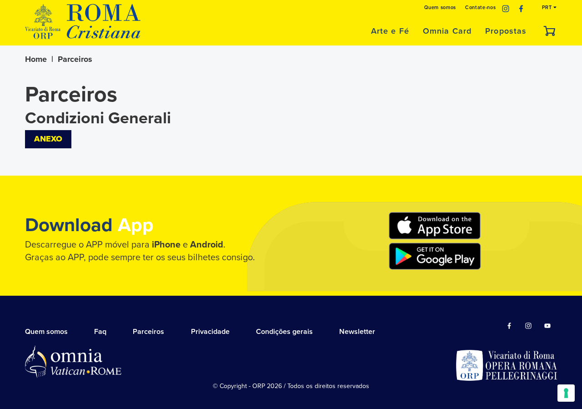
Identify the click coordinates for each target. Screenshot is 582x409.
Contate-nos (480, 7)
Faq (100, 331)
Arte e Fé (390, 31)
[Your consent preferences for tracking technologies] (566, 393)
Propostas (506, 31)
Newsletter (357, 331)
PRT (548, 7)
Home (36, 59)
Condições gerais (284, 331)
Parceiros (148, 331)
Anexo (48, 139)
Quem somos (440, 7)
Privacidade (210, 331)
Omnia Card (447, 31)
